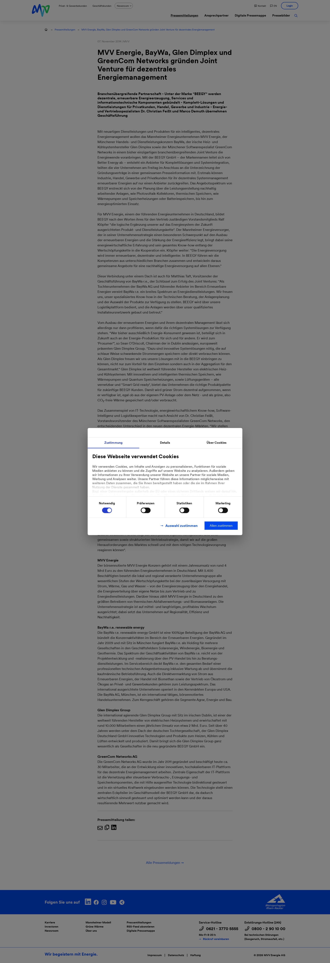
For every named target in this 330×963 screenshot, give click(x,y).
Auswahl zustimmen (181, 526)
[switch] (146, 510)
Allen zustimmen (221, 525)
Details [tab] (165, 442)
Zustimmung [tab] (113, 442)
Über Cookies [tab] (216, 442)
